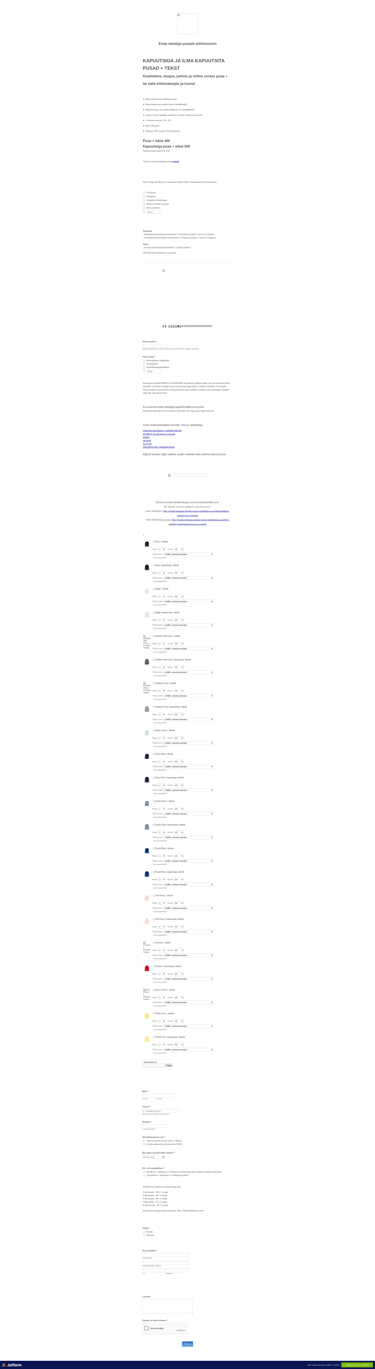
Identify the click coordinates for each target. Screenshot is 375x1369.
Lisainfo (146, 1296)
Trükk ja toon (157, 554)
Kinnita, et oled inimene (155, 1320)
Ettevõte (150, 1235)
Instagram (151, 196)
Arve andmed (149, 1250)
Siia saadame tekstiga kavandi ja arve (155, 1114)
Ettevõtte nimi (147, 1258)
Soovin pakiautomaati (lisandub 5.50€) (164, 1144)
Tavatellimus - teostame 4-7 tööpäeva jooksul (167, 1175)
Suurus (170, 549)
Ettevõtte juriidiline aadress (151, 1266)
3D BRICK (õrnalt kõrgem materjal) (159, 434)
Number (147, 1122)
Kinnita (187, 1344)
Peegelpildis (152, 364)
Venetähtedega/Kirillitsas (157, 367)
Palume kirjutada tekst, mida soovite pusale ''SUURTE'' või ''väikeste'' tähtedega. (170, 349)
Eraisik (149, 1232)
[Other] (146, 211)
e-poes (175, 161)
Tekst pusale (149, 341)
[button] (163, 1157)
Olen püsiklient (153, 208)
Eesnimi (145, 1099)
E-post (146, 1106)
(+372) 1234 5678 (148, 1129)
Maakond (169, 1273)
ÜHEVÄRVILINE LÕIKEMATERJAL (159, 447)
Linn (143, 1273)
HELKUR (147, 441)
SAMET (146, 437)
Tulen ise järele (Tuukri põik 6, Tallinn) (163, 1141)
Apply (169, 1065)
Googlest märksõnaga (156, 200)
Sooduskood (150, 1062)
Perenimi (159, 1099)
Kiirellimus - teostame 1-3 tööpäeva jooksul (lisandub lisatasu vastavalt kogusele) (183, 1172)
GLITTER (147, 444)
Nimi (145, 1091)
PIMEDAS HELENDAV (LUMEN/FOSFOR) (162, 431)
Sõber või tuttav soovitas (157, 204)
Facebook (151, 192)
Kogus (154, 549)
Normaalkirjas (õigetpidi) (157, 360)
